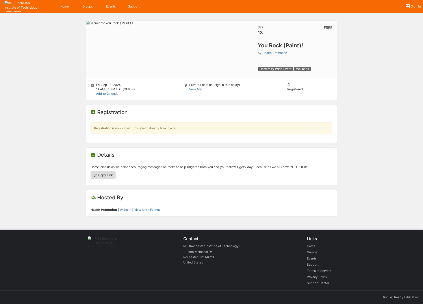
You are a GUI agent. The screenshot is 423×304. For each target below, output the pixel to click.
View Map (196, 89)
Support (134, 6)
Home (311, 246)
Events (111, 6)
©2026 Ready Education (401, 297)
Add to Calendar (108, 93)
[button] (22, 6)
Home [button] (64, 6)
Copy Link (105, 175)
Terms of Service (319, 270)
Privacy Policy (317, 277)
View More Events (147, 209)
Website (125, 209)
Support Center (318, 283)
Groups (87, 6)
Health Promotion (274, 53)
